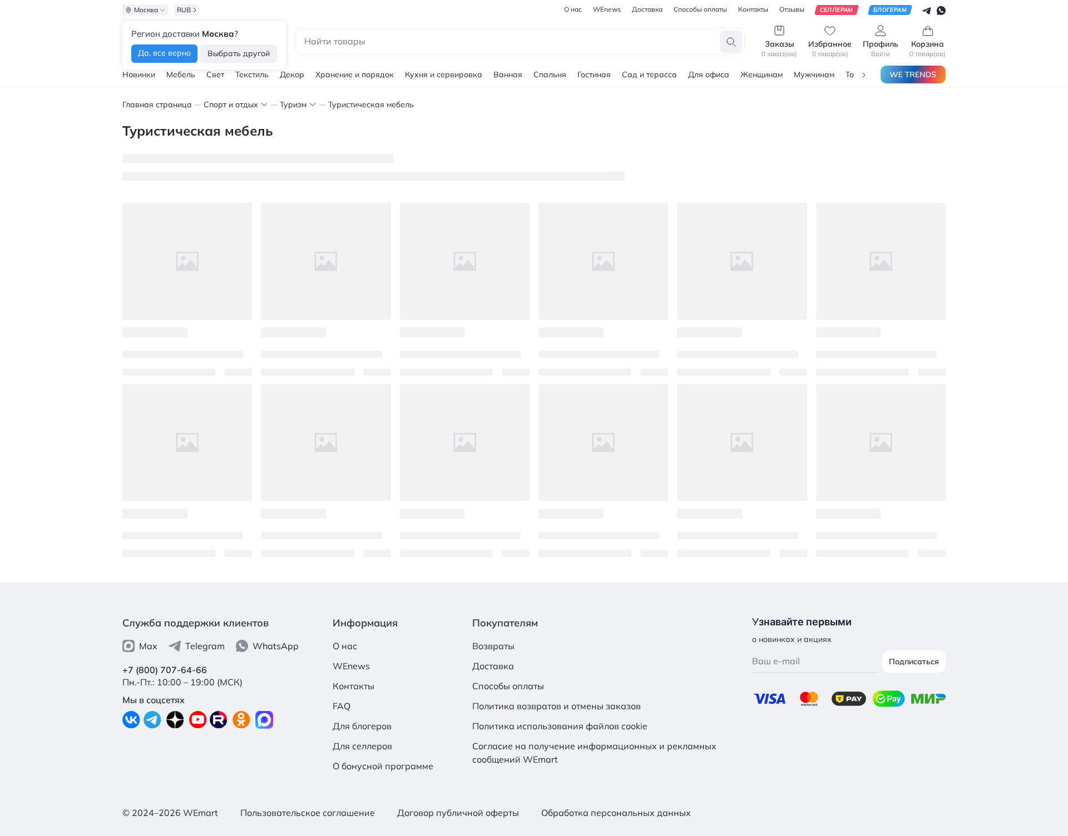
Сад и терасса (649, 74)
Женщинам (761, 74)
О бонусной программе (383, 766)
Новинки (138, 74)
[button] (864, 74)
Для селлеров (362, 746)
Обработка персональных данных (616, 812)
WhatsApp (276, 645)
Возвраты (493, 645)
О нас (345, 645)
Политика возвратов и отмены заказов (556, 705)
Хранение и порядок (354, 74)
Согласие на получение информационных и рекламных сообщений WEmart (594, 752)
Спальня (549, 74)
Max (148, 645)
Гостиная (594, 74)
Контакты (353, 685)
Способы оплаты (508, 685)
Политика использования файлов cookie (559, 726)
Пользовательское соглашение (307, 812)
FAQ (341, 705)
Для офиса (708, 74)
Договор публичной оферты (458, 812)
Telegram (205, 645)
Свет (215, 74)
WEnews (351, 665)
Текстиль (252, 74)
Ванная (507, 74)
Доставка (493, 665)
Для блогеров (362, 726)
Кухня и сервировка (443, 74)
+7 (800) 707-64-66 (164, 669)
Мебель (180, 74)
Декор (292, 74)
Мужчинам (814, 74)
